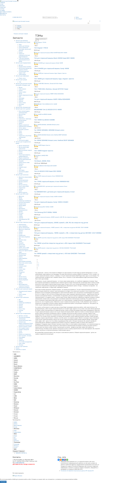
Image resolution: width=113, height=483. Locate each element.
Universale (16, 444)
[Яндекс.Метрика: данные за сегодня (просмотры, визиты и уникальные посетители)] (17, 475)
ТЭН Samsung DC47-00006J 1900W (45, 212)
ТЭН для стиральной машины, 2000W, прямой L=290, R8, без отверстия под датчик (61, 222)
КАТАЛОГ (2, 5)
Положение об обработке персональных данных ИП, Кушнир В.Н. (77, 470)
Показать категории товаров (21, 33)
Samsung (16, 440)
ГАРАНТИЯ (3, 7)
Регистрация (79, 18)
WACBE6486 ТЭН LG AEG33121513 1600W (48, 109)
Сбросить (21, 451)
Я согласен (3, 481)
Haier (15, 430)
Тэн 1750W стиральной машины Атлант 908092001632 (51, 181)
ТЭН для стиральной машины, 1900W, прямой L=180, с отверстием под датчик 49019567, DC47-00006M (67, 233)
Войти (77, 17)
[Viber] (65, 460)
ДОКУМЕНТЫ (3, 13)
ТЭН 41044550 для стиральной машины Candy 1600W (51, 68)
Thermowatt (17, 442)
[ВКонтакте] (58, 460)
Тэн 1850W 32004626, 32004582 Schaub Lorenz (49, 130)
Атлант (15, 447)
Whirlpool (16, 446)
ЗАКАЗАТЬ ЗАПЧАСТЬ (21, 453)
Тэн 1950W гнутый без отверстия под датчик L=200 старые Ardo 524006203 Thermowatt (62, 243)
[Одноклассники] (61, 460)
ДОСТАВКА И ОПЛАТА (5, 12)
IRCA (15, 434)
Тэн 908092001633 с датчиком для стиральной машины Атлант (54, 192)
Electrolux (16, 428)
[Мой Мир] (63, 460)
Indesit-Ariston (17, 432)
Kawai (15, 436)
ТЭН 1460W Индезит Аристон (43, 151)
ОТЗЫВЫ (2, 10)
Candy (15, 427)
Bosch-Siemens (18, 425)
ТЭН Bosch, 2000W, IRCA (42, 161)
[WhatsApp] (67, 460)
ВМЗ (15, 449)
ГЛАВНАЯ (2, 2)
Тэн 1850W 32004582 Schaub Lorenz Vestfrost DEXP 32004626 (54, 140)
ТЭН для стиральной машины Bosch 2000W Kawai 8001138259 (54, 58)
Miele (15, 439)
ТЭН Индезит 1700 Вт (41, 48)
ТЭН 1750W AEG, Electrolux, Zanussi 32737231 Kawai (51, 89)
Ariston (15, 424)
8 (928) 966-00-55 (17, 17)
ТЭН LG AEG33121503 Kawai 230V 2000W (47, 171)
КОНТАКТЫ (3, 15)
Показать (15, 451)
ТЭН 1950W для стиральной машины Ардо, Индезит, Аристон (54, 79)
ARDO (15, 422)
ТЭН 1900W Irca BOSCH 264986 (44, 120)
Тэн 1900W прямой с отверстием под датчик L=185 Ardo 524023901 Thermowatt (59, 253)
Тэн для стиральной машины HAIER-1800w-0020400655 (52, 99)
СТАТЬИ (2, 9)
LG (14, 437)
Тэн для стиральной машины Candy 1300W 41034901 (51, 202)
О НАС (1, 4)
